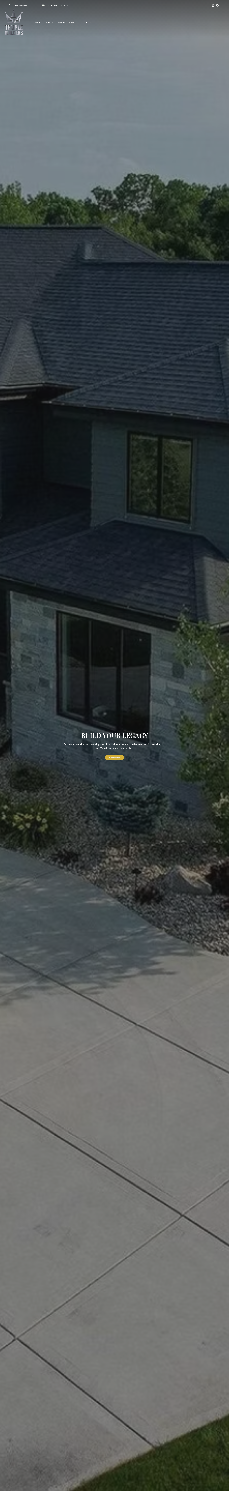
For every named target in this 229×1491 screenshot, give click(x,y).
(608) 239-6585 (20, 5)
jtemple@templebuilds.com (58, 5)
